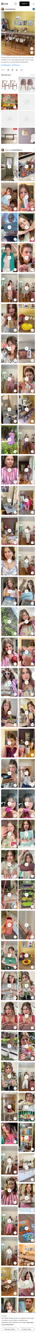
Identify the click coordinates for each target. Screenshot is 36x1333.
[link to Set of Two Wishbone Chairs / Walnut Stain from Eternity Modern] (9, 85)
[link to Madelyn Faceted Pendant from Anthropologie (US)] (26, 136)
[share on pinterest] (12, 69)
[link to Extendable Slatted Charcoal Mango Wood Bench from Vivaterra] (26, 119)
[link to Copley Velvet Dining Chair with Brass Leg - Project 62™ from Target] (26, 85)
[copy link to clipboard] (21, 69)
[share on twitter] (16, 69)
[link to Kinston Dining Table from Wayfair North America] (9, 136)
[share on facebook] (8, 69)
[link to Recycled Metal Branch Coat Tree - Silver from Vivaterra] (9, 119)
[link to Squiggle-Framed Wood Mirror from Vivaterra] (26, 102)
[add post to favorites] (31, 52)
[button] (33, 4)
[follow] (34, 9)
